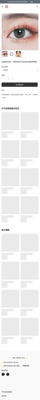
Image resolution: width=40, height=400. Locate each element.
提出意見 (4, 395)
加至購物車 (19, 85)
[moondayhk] (6, 6)
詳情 (31, 1)
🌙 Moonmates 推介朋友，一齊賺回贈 (15, 366)
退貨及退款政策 (8, 392)
